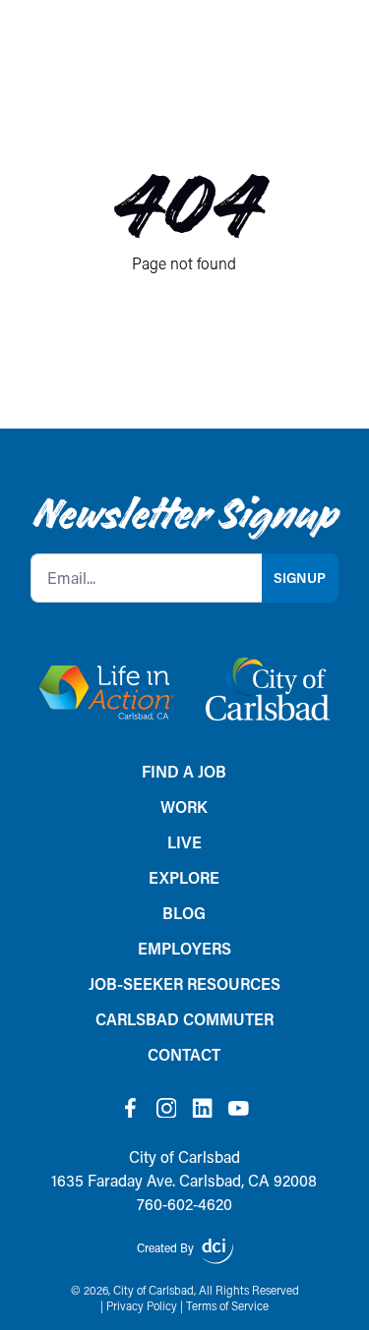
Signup (300, 577)
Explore (184, 877)
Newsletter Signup (184, 514)
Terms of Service (227, 1306)
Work (184, 806)
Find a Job (184, 771)
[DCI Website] (217, 1251)
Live (184, 842)
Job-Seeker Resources (184, 983)
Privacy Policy (141, 1306)
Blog (184, 912)
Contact (184, 1054)
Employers (184, 948)
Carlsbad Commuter (184, 1019)
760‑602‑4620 (184, 1203)
